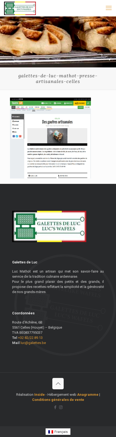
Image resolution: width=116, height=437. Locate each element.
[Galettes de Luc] (20, 8)
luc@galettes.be (33, 343)
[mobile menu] (108, 8)
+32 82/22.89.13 (30, 338)
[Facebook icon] (55, 407)
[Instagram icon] (61, 407)
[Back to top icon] (58, 383)
